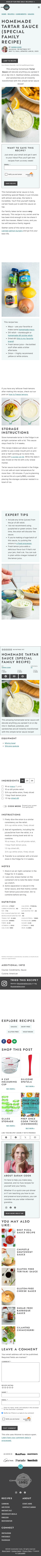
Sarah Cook (16, 47)
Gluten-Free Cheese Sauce (26, 1290)
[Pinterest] (15, 1207)
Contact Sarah (29, 1507)
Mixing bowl (10, 743)
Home (4, 14)
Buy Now (10, 1089)
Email (7, 164)
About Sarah (6, 1551)
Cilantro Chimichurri (25, 1329)
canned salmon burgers (12, 231)
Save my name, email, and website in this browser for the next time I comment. (21, 1408)
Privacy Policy (27, 1551)
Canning (5, 1503)
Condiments (21, 14)
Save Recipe (11, 183)
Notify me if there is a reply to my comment (19, 1413)
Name (5, 1392)
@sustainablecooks (24, 984)
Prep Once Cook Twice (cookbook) (29, 1121)
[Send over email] (14, 1041)
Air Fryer (6, 1507)
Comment (6, 1361)
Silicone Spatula (27, 1080)
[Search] (34, 7)
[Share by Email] (14, 676)
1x (22, 781)
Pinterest (6, 1536)
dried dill (15, 798)
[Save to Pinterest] (9, 1041)
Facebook (6, 1540)
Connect (8, 1527)
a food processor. (24, 543)
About (26, 1498)
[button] (9, 49)
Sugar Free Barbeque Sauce (25, 1310)
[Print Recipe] (23, 676)
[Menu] (39, 7)
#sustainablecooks (18, 986)
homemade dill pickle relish (20, 335)
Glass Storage (8, 1120)
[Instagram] (6, 1207)
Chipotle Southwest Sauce (25, 1252)
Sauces (31, 14)
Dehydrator (7, 1521)
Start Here (27, 1503)
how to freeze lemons (18, 394)
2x (27, 781)
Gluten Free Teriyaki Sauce (27, 1270)
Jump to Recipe (9, 61)
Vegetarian (28, 1032)
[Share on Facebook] (4, 1041)
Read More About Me (15, 1213)
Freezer (5, 1517)
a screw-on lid (17, 457)
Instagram (6, 1533)
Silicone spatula (12, 746)
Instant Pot (7, 1510)
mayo (12, 786)
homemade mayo (26, 330)
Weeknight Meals (9, 1514)
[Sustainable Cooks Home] (5, 7)
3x (32, 781)
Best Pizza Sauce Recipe (26, 1231)
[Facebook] (10, 1207)
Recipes (11, 14)
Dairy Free (25, 1027)
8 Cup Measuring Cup (9, 1082)
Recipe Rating (8, 1385)
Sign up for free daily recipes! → (20, 2)
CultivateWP (21, 1553)
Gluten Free (13, 1032)
